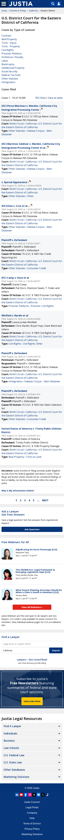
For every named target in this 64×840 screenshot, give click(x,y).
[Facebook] (25, 794)
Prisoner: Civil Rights (42, 306)
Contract (6, 35)
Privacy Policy (32, 829)
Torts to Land (33, 456)
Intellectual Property (12, 67)
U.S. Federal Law (14, 755)
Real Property (9, 39)
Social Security (9, 71)
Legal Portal (32, 807)
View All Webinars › (32, 607)
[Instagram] (30, 794)
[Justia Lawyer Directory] (47, 794)
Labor (4, 60)
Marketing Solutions (16, 777)
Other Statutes (9, 78)
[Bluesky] (38, 794)
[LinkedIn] (17, 794)
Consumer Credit (36, 268)
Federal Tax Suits (11, 75)
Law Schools (11, 748)
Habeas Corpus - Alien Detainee (42, 381)
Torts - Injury (8, 42)
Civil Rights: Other (33, 343)
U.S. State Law (13, 762)
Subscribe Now (32, 701)
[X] (43, 794)
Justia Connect (32, 802)
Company (32, 813)
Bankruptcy (7, 64)
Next (45, 500)
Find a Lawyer (10, 637)
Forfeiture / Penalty (12, 57)
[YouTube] (21, 794)
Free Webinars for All (15, 542)
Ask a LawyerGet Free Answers (13, 513)
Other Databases (14, 769)
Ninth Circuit (17, 123)
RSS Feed (40, 97)
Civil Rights (7, 50)
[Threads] (34, 794)
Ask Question (32, 529)
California (31, 123)
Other (30, 196)
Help (32, 818)
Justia (36, 788)
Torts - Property (10, 46)
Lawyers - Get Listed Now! (32, 659)
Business (9, 740)
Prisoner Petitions (11, 53)
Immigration (8, 82)
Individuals (10, 733)
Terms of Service (32, 823)
